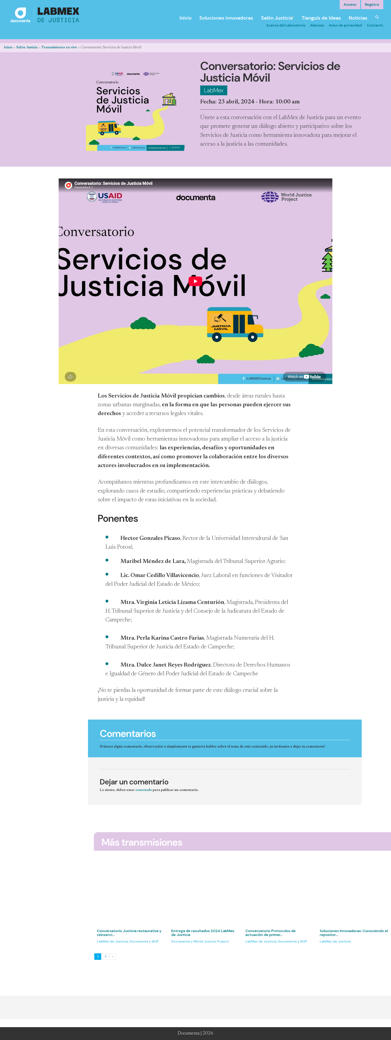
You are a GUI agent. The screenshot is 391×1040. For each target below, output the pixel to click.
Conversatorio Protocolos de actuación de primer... (270, 932)
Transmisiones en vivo (59, 47)
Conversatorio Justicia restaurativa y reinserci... (129, 932)
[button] (377, 17)
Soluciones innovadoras (226, 18)
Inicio (185, 18)
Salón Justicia (277, 18)
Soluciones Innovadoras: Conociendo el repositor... (354, 932)
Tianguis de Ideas (321, 18)
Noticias (358, 18)
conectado (143, 790)
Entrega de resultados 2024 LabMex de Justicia (202, 932)
